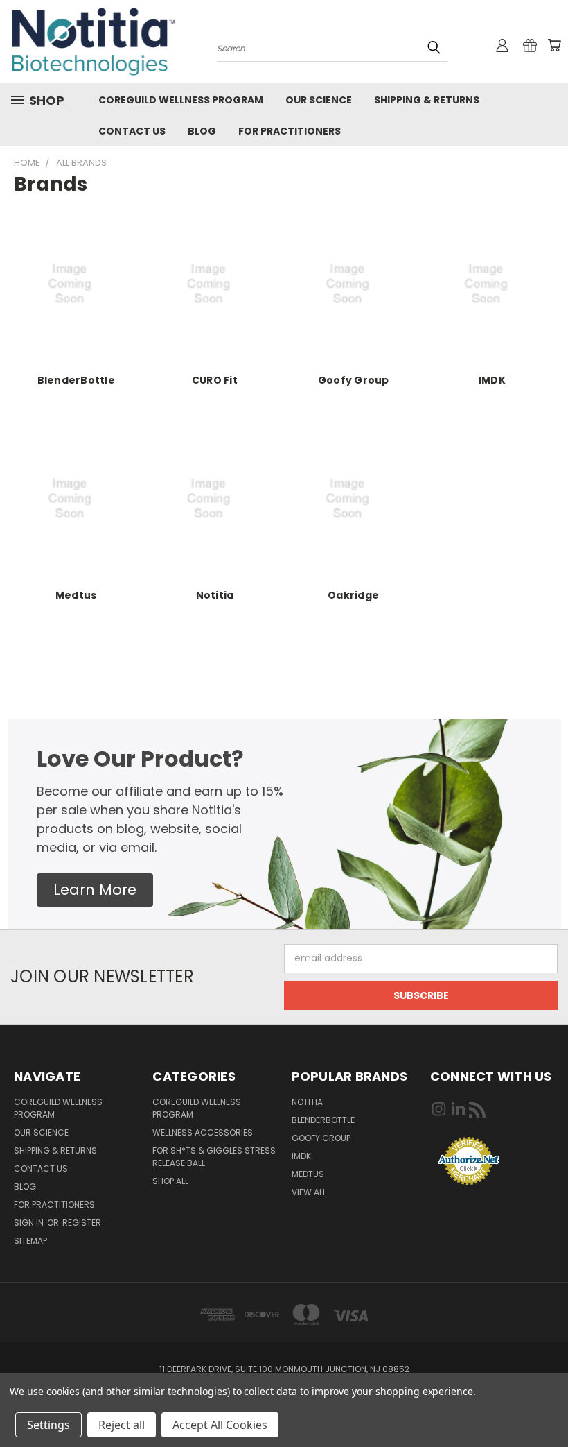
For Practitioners (289, 131)
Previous (547, 1404)
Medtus (76, 595)
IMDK (492, 380)
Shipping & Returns (426, 100)
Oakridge (353, 595)
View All (309, 1192)
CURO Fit (215, 380)
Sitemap (30, 1241)
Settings (48, 1424)
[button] (95, 890)
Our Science (318, 100)
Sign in (30, 1222)
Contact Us (132, 131)
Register (81, 1222)
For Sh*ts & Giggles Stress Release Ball (214, 1157)
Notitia (215, 595)
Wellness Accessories (202, 1132)
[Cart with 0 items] (554, 45)
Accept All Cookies (219, 1424)
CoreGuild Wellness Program (180, 100)
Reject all (121, 1424)
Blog (202, 131)
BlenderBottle (76, 380)
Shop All (170, 1181)
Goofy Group (353, 380)
